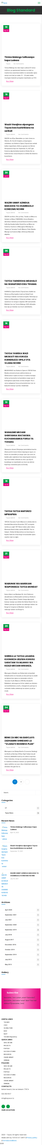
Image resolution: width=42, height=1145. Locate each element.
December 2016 (21, 945)
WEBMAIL (6, 1060)
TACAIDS (6, 1022)
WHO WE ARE (8, 1043)
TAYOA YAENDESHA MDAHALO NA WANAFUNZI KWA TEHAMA (20, 282)
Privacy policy (31, 1138)
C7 (21, 808)
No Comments (19, 64)
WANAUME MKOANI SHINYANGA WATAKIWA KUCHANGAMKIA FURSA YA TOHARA (18, 437)
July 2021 (21, 920)
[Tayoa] (4, 3)
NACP (5, 1034)
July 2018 (21, 935)
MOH (5, 1031)
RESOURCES (7, 1054)
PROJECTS (7, 1046)
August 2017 (21, 940)
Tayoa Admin (10, 134)
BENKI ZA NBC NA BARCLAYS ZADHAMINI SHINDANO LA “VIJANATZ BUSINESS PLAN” (19, 740)
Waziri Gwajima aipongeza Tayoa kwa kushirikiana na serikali (19, 127)
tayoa (8, 64)
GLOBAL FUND (8, 1028)
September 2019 (21, 930)
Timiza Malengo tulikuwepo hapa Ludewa (19, 59)
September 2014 (21, 954)
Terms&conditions (9, 1140)
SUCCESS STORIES (10, 1051)
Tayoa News (22, 813)
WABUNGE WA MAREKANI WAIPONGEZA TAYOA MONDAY (21, 585)
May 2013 (21, 964)
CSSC (5, 1025)
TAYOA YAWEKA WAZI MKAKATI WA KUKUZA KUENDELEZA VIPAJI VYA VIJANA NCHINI (17, 358)
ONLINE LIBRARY (9, 1057)
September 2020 (21, 925)
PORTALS (7, 1048)
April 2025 (21, 910)
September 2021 (21, 915)
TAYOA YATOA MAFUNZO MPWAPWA (17, 513)
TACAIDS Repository (10, 1037)
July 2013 (21, 959)
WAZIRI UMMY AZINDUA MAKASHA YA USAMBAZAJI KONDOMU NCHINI (19, 206)
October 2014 (21, 949)
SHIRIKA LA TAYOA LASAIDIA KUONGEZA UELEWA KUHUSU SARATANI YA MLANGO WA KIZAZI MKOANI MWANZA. (19, 661)
